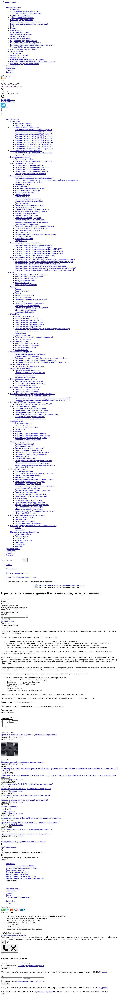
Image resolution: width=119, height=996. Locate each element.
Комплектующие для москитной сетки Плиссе (33, 247)
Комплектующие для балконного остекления (32, 396)
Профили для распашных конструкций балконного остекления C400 (42, 400)
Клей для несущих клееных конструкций (31, 274)
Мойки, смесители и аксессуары (28, 190)
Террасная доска (16, 51)
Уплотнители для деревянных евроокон (30, 433)
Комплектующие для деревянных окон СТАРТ (33, 404)
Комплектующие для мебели (21, 20)
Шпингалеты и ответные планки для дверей (32, 463)
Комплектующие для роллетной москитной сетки (34, 255)
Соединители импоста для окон (27, 306)
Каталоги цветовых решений (26, 318)
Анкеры (18, 289)
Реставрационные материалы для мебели (31, 211)
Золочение (19, 547)
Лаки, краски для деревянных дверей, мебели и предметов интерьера (42, 329)
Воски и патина (21, 538)
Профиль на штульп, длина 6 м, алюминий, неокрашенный (24, 800)
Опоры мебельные (22, 195)
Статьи (8, 903)
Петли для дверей (22, 456)
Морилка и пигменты (23, 540)
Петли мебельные (22, 197)
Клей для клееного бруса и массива (29, 276)
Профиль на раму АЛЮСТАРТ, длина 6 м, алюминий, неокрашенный (29, 735)
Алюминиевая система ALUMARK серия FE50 (34, 149)
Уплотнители (15, 53)
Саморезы (19, 301)
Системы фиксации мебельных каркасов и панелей (35, 234)
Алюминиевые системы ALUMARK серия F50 (33, 140)
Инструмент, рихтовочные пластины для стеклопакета (36, 415)
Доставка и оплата (13, 66)
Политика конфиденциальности (18, 897)
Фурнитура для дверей (19, 55)
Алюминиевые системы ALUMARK (24, 11)
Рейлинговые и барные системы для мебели (32, 209)
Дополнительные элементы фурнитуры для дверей (35, 465)
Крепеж (13, 28)
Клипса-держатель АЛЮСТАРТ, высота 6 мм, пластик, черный (26, 789)
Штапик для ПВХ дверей (25, 521)
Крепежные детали (22, 425)
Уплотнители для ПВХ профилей (28, 440)
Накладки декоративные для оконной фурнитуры (34, 486)
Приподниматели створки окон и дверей (31, 299)
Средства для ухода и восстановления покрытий (34, 337)
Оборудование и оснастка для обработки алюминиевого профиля (41, 358)
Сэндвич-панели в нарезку (25, 375)
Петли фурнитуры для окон (26, 492)
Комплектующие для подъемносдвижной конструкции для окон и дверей (44, 262)
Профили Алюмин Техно (25, 155)
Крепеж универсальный (24, 297)
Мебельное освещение (24, 239)
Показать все (11, 881)
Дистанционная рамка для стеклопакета (31, 413)
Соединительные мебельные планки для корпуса (34, 226)
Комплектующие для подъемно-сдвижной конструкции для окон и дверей (44, 270)
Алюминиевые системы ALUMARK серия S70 (33, 138)
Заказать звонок (9, 2)
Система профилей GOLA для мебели (30, 220)
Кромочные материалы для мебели (29, 182)
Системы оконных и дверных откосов (30, 373)
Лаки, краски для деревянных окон (29, 322)
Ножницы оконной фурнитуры (27, 488)
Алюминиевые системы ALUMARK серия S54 (33, 136)
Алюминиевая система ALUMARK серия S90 (33, 146)
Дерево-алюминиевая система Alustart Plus (32, 167)
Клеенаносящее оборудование (27, 356)
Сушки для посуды (22, 232)
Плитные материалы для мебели (28, 199)
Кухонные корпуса (22, 184)
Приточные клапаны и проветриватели (25, 43)
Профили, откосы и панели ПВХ (28, 371)
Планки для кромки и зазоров (26, 427)
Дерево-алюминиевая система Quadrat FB (31, 172)
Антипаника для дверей (24, 444)
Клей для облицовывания (25, 281)
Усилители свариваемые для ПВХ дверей (31, 308)
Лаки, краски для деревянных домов (29, 325)
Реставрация (20, 544)
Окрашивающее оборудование (27, 331)
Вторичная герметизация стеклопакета (30, 408)
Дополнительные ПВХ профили (28, 524)
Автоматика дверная (23, 123)
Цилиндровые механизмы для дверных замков (33, 461)
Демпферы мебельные (23, 237)
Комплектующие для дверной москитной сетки (34, 245)
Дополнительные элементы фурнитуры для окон (34, 473)
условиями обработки (45, 992)
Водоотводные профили (20, 16)
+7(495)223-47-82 (8, 100)
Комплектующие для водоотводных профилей (33, 161)
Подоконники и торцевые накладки (29, 381)
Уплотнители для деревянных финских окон (32, 436)
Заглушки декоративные (24, 295)
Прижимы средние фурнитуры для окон (31, 496)
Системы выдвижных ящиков (27, 216)
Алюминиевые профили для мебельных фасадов (34, 178)
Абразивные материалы (24, 316)
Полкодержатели (21, 203)
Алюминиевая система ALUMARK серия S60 (33, 144)
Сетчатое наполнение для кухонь (28, 218)
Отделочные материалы (19, 36)
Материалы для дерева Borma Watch (24, 64)
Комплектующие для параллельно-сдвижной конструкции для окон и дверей (45, 268)
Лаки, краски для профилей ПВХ (28, 327)
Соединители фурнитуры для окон (28, 500)
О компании (10, 68)
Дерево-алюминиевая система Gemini (30, 170)
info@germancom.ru (8, 847)
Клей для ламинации (23, 283)
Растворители (20, 333)
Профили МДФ (21, 241)
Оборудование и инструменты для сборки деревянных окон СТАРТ (42, 362)
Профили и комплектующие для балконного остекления (32, 45)
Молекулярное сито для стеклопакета (30, 417)
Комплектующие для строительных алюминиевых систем (33, 62)
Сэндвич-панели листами (25, 377)
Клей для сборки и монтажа (26, 285)
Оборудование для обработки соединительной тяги (35, 360)
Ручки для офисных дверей (25, 459)
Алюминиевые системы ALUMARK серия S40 (33, 130)
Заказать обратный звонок (11, 86)
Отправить (5, 968)
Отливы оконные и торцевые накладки (30, 383)
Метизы (18, 528)
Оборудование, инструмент (21, 34)
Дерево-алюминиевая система (22, 18)
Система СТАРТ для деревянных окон (25, 47)
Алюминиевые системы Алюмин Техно (26, 13)
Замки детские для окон (24, 477)
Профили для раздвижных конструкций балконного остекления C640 (42, 398)
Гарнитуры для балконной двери (28, 475)
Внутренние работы (23, 534)
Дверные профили (22, 519)
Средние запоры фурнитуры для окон (30, 503)
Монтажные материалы (19, 32)
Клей (12, 26)
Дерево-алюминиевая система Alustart (30, 165)
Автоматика (15, 9)
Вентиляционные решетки (25, 385)
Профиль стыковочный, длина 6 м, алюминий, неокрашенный (26, 834)
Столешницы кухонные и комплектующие (32, 228)
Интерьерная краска (23, 339)
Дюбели (18, 293)
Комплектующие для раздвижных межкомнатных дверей (37, 264)
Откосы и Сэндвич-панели (20, 39)
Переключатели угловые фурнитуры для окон (33, 490)
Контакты (9, 72)
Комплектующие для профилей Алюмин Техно (33, 153)
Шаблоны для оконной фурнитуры (29, 507)
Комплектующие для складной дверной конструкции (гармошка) (41, 266)
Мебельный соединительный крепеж (29, 188)
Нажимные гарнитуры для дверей (28, 450)
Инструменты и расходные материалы (30, 354)
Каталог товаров (12, 7)
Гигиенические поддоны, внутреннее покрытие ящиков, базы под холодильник (46, 180)
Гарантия (9, 70)
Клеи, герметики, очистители (26, 343)
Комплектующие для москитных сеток (25, 22)
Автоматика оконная (23, 126)
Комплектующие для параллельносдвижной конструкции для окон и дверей (45, 260)
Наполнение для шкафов (25, 193)
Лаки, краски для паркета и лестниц (29, 320)
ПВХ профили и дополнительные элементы (27, 60)
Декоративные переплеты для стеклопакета (32, 410)
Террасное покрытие (23, 423)
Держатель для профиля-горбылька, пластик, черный (22, 762)
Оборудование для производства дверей (31, 454)
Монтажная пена (21, 350)
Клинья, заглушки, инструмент (27, 345)
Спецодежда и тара (22, 335)
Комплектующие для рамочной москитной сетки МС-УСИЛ (39, 253)
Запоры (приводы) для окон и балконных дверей (34, 480)
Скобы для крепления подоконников (29, 304)
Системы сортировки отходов (27, 224)
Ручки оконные (21, 498)
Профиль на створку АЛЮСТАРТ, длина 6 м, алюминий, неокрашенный (30, 823)
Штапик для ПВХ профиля (25, 513)
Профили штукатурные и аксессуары (29, 366)
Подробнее (103, 972)
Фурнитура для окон (18, 57)
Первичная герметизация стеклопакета (30, 419)
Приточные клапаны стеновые (27, 392)
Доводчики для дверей (24, 446)
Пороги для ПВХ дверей (25, 312)
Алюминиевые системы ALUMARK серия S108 (34, 142)
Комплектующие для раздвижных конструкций (29, 24)
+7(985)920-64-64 (8, 102)
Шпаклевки (19, 542)
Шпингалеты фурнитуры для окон (28, 509)
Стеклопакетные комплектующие (23, 49)
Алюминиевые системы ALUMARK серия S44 (33, 132)
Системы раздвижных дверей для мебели (31, 222)
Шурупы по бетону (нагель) (26, 310)
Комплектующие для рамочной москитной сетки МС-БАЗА (38, 249)
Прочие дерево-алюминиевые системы (30, 174)
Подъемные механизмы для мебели (29, 201)
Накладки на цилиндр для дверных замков (32, 452)
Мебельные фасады (22, 186)
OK (3, 994)
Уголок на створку (8, 811)
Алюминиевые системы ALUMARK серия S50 (33, 134)
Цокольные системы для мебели (27, 230)
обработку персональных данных (31, 966)
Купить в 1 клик (7, 621)
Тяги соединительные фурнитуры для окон (32, 505)
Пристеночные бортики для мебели (29, 205)
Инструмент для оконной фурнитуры (30, 482)
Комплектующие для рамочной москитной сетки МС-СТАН (39, 251)
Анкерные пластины (23, 291)
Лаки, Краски (15, 30)
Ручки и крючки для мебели (26, 213)
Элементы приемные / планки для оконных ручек (34, 511)
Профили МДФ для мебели (25, 207)
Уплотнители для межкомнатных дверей (31, 438)
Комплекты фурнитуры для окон (28, 484)
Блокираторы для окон (24, 471)
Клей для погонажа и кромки (26, 278)
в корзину (5, 619)
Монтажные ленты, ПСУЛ (25, 348)
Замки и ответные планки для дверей (30, 448)
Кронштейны (20, 530)
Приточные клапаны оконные (27, 389)
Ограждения (20, 429)
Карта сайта (10, 901)
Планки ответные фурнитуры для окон (30, 494)
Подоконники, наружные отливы (23, 41)
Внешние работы (21, 536)
